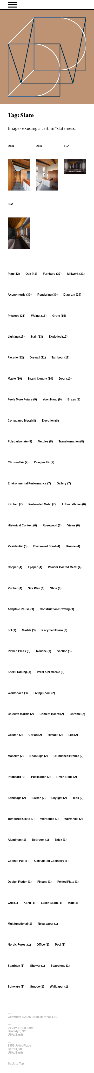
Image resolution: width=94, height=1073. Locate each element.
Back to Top (16, 1063)
